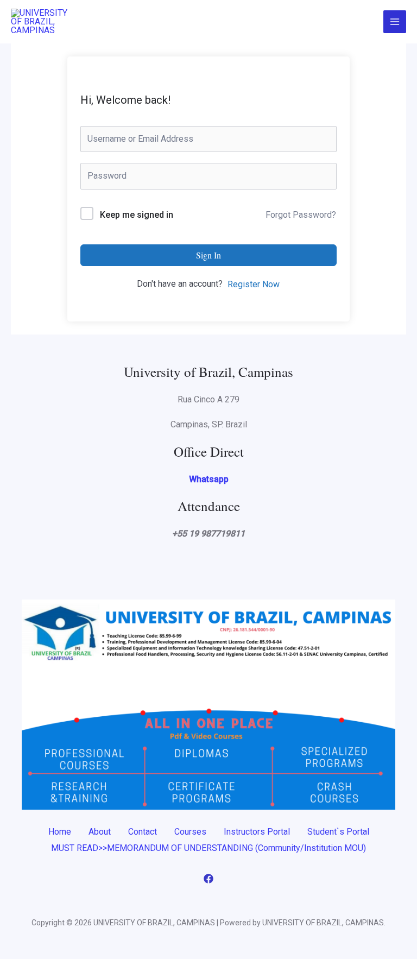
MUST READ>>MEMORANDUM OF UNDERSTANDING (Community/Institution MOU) (208, 848)
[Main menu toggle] (394, 21)
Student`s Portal (338, 831)
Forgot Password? (301, 215)
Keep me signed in (136, 215)
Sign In (208, 255)
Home (59, 831)
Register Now (254, 284)
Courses (190, 831)
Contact (142, 831)
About (100, 831)
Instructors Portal (257, 831)
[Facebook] (208, 879)
